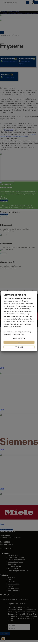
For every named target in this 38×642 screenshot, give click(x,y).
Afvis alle (19, 347)
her (23, 334)
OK (19, 342)
